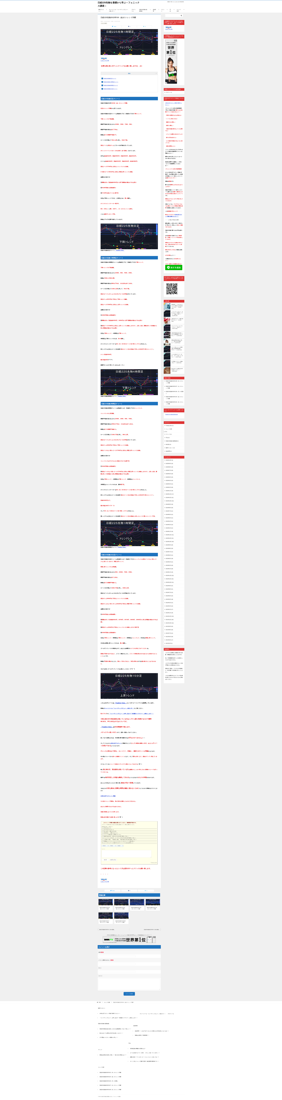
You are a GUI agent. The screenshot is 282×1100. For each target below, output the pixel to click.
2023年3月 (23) (169, 565)
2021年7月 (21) (169, 633)
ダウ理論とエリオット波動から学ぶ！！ (177, 362)
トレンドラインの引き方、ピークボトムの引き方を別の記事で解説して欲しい (120, 837)
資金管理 (154, 10)
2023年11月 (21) (169, 538)
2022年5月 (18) (169, 599)
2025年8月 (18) (169, 467)
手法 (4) (167, 437)
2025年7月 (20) (169, 470)
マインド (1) (169, 434)
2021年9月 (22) (169, 626)
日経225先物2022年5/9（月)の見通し (151, 929)
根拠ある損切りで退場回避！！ (142, 1035)
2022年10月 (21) (170, 582)
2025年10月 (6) (169, 460)
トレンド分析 (179, 10)
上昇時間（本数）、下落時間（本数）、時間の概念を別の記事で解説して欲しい (120, 839)
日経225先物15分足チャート (110, 88)
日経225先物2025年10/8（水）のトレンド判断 (110, 1089)
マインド (162, 10)
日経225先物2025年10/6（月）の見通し (109, 1081)
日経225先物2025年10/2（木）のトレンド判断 (110, 1072)
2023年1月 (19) (169, 572)
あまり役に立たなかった (109, 829)
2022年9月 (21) (169, 585)
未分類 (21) (168, 444)
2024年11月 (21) (169, 497)
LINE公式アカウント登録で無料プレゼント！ (177, 320)
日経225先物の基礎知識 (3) (172, 441)
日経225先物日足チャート (110, 78)
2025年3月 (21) (169, 484)
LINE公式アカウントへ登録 (108, 796)
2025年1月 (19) (169, 490)
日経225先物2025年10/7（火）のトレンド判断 (110, 1085)
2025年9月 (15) (169, 463)
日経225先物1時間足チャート (111, 85)
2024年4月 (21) (169, 521)
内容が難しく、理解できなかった (111, 832)
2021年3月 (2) (169, 643)
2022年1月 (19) (169, 612)
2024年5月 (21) (169, 517)
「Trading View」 (120, 250)
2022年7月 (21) (169, 592)
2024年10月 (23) (170, 500)
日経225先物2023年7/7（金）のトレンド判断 (104, 922)
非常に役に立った (107, 827)
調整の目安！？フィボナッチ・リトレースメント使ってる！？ (144, 1057)
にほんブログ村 (105, 60)
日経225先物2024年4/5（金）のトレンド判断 (120, 908)
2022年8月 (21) (169, 589)
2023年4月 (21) (169, 561)
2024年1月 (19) (169, 531)
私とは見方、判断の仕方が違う (110, 831)
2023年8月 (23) (169, 548)
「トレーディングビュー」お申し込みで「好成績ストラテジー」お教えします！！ (131, 713)
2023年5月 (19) (169, 558)
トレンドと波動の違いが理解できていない (112, 834)
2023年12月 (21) (170, 534)
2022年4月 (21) (169, 602)
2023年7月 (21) (169, 551)
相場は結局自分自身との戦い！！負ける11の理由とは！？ (176, 341)
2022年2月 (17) (169, 609)
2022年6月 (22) (169, 595)
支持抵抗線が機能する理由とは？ (137, 1048)
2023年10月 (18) (170, 541)
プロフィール (134, 10)
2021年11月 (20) (169, 619)
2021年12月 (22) (170, 616)
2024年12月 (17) (170, 494)
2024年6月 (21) (169, 514)
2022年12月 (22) (170, 575)
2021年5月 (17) (169, 640)
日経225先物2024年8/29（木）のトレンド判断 (120, 922)
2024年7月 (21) (169, 511)
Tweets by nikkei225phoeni (171, 414)
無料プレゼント (101, 10)
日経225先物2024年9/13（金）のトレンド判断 (105, 908)
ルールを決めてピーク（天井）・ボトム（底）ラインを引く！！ (177, 356)
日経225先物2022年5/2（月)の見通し (107, 929)
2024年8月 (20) (169, 507)
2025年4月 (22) (169, 480)
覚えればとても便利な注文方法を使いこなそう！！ (177, 370)
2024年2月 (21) (169, 528)
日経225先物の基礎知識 (143, 10)
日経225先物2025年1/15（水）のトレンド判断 (136, 908)
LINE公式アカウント (115, 743)
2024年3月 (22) (169, 524)
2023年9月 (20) (169, 545)
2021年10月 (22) (170, 623)
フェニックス (154, 862)
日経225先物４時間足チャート (111, 82)
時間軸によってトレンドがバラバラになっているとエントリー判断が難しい (119, 841)
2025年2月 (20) (169, 487)
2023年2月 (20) (169, 568)
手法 (170, 10)
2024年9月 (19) (169, 504)
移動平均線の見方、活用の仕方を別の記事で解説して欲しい (116, 836)
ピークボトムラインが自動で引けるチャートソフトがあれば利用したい (119, 842)
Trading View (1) (169, 425)
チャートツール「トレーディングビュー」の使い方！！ (119, 10)
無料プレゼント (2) (170, 447)
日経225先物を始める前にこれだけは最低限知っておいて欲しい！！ (177, 334)
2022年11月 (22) (169, 578)
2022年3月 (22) (169, 606)
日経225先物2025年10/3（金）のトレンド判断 (110, 1076)
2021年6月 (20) (169, 636)
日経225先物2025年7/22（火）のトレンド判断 (152, 908)
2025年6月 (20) (169, 473)
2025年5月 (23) (169, 477)
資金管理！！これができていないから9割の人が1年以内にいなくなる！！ (177, 306)
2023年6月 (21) (169, 555)
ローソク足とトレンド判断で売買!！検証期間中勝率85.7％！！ (177, 348)
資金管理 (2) (169, 451)
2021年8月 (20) (169, 629)
